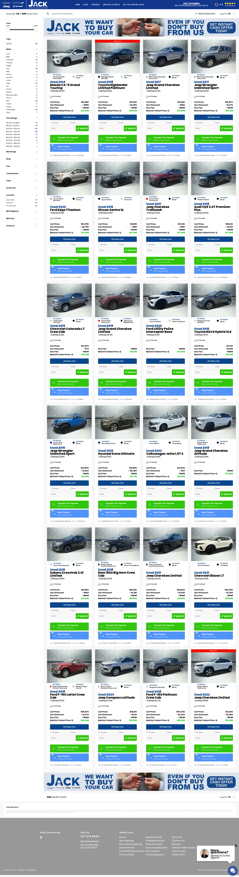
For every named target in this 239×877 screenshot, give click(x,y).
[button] (90, 56)
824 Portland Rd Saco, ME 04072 (191, 6)
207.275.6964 (191, 4)
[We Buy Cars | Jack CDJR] (141, 27)
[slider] (8, 29)
